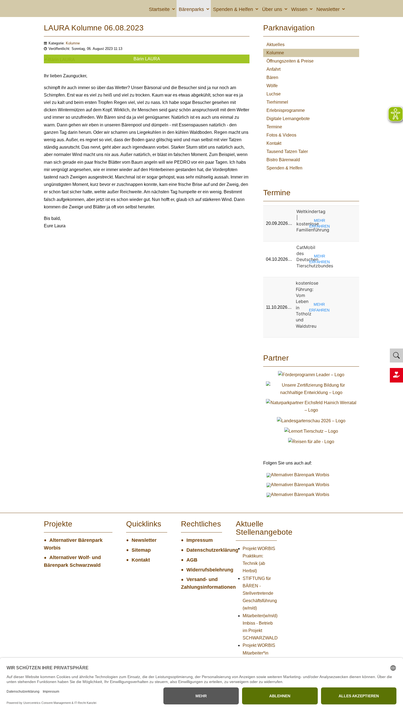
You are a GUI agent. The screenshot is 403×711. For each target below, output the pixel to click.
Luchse (273, 94)
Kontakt (273, 143)
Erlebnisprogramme (285, 110)
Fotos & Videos (281, 135)
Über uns (272, 9)
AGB (191, 560)
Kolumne (73, 43)
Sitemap (141, 550)
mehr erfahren (319, 223)
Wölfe (272, 85)
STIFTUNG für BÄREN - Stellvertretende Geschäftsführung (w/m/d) (260, 593)
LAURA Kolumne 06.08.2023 (94, 28)
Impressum (199, 540)
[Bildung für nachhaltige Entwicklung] (311, 388)
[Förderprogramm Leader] (311, 374)
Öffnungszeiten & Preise (290, 61)
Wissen (299, 9)
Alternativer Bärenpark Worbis (73, 544)
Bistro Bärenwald (283, 159)
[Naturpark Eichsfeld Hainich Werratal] (311, 406)
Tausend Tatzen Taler (287, 151)
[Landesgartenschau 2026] (311, 420)
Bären (272, 77)
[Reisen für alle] (311, 441)
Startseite (159, 9)
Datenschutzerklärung (204, 550)
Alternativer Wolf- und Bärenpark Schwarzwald (72, 561)
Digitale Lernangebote (288, 118)
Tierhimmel (277, 102)
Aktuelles (275, 44)
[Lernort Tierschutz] (311, 431)
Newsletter (328, 9)
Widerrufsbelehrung (204, 570)
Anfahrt (273, 69)
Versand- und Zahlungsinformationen (201, 583)
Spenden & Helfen (233, 9)
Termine (274, 126)
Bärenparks (191, 9)
